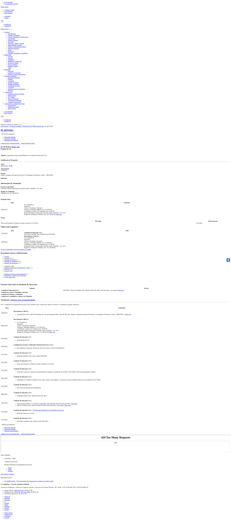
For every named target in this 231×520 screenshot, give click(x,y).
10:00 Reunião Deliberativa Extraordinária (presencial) (48, 410)
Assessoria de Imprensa (14, 100)
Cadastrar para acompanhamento (10, 143)
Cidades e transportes (14, 35)
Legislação (11, 87)
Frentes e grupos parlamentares (17, 74)
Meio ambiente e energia (15, 45)
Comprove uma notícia (14, 102)
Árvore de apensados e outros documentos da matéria (16, 249)
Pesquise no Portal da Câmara (9, 124)
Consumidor (11, 38)
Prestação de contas (13, 107)
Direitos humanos (13, 40)
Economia (11, 42)
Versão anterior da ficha (27, 143)
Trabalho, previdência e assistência (18, 53)
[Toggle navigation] (9, 29)
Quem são (11, 71)
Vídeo (9, 469)
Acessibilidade (8, 11)
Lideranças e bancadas (14, 73)
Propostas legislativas (14, 77)
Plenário (10, 79)
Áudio (10, 468)
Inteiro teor (15, 147)
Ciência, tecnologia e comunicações (18, 37)
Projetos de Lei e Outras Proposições (33, 126)
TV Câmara (11, 97)
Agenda (10, 56)
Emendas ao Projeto (10, 260)
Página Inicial (4, 126)
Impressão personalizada (11, 140)
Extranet (6, 517)
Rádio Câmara (12, 95)
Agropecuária (12, 34)
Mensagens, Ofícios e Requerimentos (15, 274)
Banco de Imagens (13, 99)
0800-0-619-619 (19, 490)
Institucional (7, 55)
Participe (10, 90)
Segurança (11, 51)
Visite (9, 68)
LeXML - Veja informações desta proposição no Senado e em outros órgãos (32, 481)
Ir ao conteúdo (8, 2)
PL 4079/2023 (7, 130)
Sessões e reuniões (13, 82)
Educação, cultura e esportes (16, 43)
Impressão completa (10, 138)
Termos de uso (8, 514)
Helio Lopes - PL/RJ (7, 165)
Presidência (11, 60)
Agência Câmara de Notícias (16, 94)
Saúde (9, 50)
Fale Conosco (8, 13)
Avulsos (6, 256)
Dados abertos (12, 108)
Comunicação (8, 92)
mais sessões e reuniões (7, 474)
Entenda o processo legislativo (16, 89)
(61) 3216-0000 (25, 492)
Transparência (12, 105)
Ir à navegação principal (11, 4)
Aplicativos (7, 516)
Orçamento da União (14, 86)
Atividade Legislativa (10, 76)
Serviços (10, 58)
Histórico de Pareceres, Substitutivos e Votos (17, 268)
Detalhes (10, 471)
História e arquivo (13, 66)
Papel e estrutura (12, 64)
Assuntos (7, 32)
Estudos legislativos (13, 84)
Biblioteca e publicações (15, 61)
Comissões (11, 81)
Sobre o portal (8, 513)
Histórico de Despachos (11, 263)
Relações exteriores (13, 48)
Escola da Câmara (13, 63)
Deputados (7, 69)
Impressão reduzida (9, 137)
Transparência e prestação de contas (14, 103)
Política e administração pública (17, 47)
